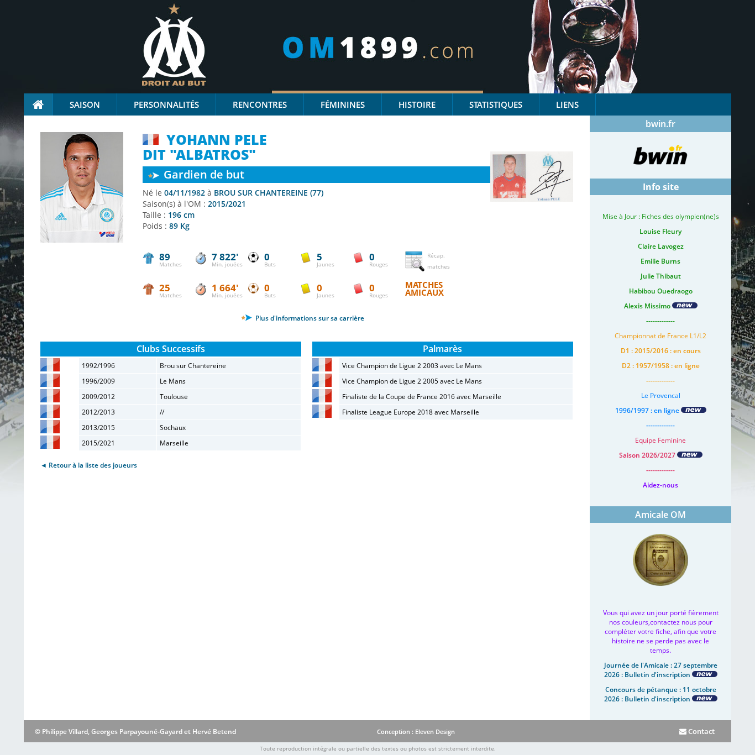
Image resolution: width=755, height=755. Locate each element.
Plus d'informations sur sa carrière (309, 318)
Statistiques (495, 104)
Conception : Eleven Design (416, 731)
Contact (700, 731)
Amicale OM (660, 514)
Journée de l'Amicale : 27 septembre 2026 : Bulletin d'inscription (660, 669)
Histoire (417, 104)
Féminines (343, 104)
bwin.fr (660, 124)
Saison (85, 104)
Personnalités (166, 104)
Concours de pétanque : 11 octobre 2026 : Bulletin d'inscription (660, 694)
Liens (567, 104)
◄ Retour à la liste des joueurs (88, 465)
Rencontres (260, 104)
